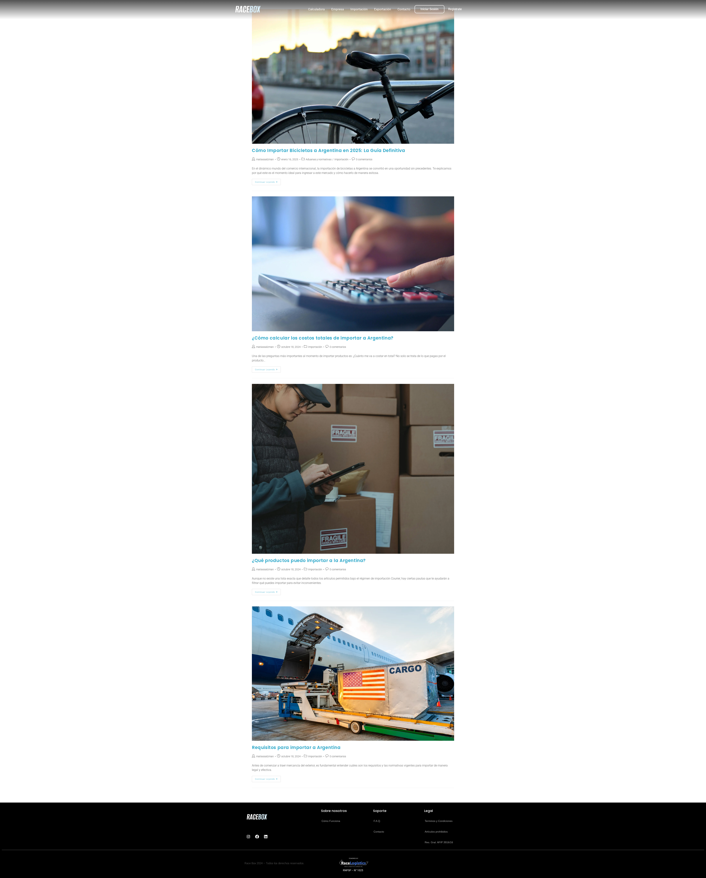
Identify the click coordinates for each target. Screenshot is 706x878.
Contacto (403, 9)
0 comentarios (364, 159)
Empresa (337, 9)
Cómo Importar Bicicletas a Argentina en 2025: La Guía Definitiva (328, 150)
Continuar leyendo (268, 181)
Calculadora (316, 9)
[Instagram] (248, 837)
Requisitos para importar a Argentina (296, 747)
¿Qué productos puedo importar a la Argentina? (309, 560)
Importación (359, 9)
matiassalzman (265, 159)
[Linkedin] (266, 837)
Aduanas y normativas (318, 159)
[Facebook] (257, 837)
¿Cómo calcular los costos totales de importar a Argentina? (322, 338)
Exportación (382, 9)
